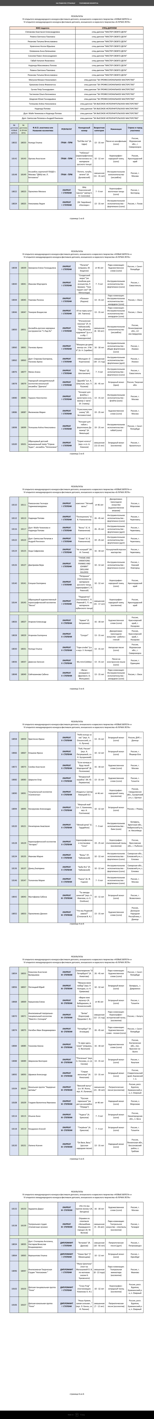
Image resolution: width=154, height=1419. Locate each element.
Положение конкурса (88, 3)
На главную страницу (65, 3)
